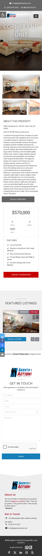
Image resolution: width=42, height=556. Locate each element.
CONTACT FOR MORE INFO (21, 275)
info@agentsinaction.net (21, 3)
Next (36, 86)
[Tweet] (2, 336)
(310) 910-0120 (14, 524)
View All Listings (14, 339)
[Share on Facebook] (2, 340)
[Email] (2, 354)
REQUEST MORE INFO (18, 199)
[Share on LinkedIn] (2, 350)
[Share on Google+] (2, 345)
